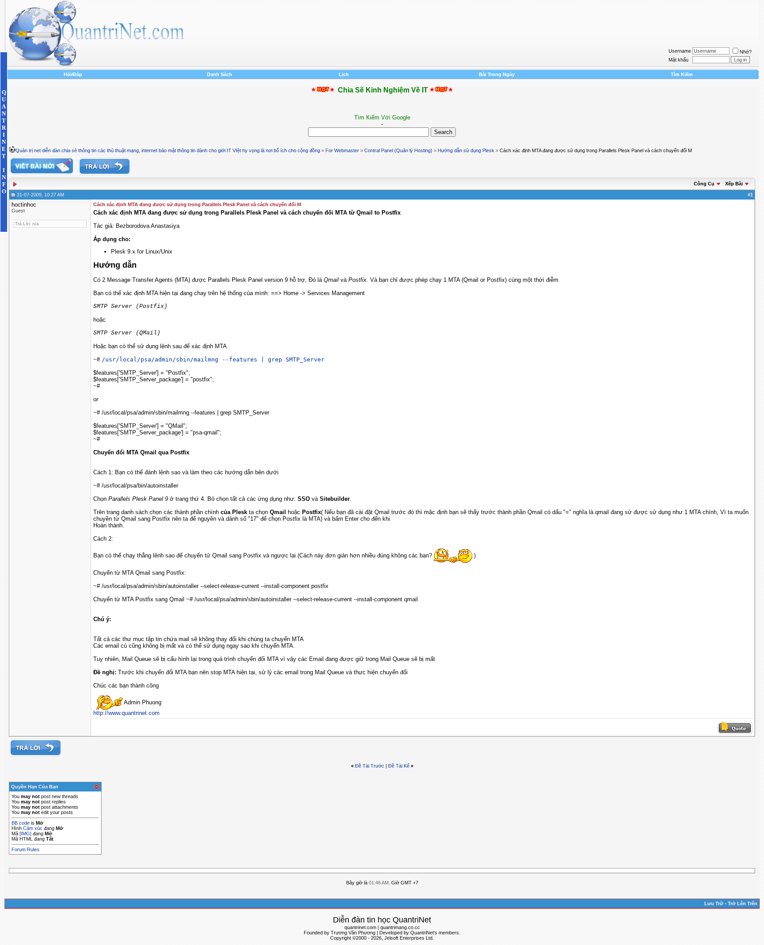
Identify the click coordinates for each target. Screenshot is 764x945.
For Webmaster (342, 150)
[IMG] (25, 833)
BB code (20, 823)
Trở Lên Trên (742, 903)
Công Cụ (704, 183)
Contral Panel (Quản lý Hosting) (398, 150)
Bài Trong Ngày (497, 74)
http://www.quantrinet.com (126, 713)
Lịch (344, 74)
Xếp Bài (734, 183)
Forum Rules (25, 849)
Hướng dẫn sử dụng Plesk (466, 150)
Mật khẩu (678, 59)
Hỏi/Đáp (73, 74)
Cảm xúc (32, 828)
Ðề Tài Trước (369, 765)
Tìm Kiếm (682, 74)
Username (679, 51)
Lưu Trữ (713, 903)
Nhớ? (746, 51)
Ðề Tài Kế (398, 765)
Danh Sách (219, 74)
